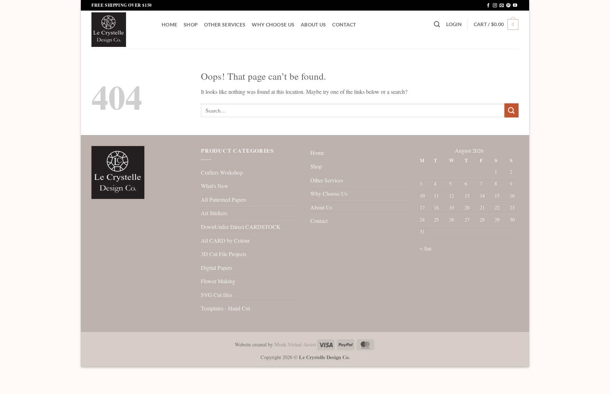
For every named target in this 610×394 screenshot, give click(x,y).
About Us (313, 25)
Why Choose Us (273, 25)
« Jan (425, 248)
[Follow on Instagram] (495, 5)
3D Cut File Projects (223, 253)
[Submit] (511, 110)
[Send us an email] (502, 5)
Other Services (224, 25)
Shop (191, 25)
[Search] (437, 24)
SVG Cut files (216, 294)
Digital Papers (216, 267)
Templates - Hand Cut (225, 308)
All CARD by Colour (225, 240)
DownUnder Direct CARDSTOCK (241, 226)
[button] (453, 24)
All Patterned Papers (223, 199)
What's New (214, 185)
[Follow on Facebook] (488, 5)
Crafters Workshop (222, 172)
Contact (344, 25)
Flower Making (218, 281)
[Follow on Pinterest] (508, 5)
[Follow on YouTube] (515, 5)
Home (169, 25)
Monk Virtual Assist (295, 344)
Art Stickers (214, 213)
